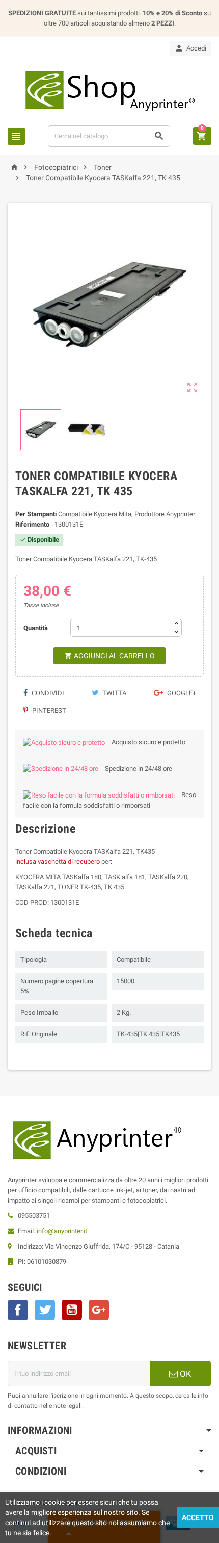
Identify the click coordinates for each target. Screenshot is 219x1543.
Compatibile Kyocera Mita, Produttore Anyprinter (126, 514)
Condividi (47, 693)
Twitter (45, 1310)
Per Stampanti (36, 514)
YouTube (72, 1310)
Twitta (113, 693)
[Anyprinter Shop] (109, 90)
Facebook (18, 1310)
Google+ (181, 693)
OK (184, 1373)
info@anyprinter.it (62, 1231)
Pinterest (48, 710)
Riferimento (32, 524)
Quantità (35, 628)
